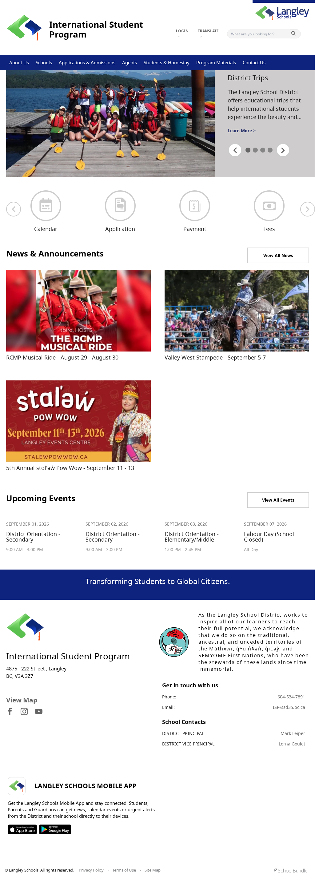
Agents (129, 62)
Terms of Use (124, 870)
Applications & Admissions (87, 62)
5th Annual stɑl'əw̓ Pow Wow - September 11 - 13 (70, 467)
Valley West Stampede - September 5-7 (215, 357)
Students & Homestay (166, 62)
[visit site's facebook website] (10, 711)
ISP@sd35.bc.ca (289, 707)
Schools (44, 62)
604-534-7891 (291, 697)
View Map (21, 700)
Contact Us (254, 62)
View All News (278, 255)
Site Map (153, 870)
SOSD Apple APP (22, 829)
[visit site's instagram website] (24, 711)
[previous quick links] (13, 209)
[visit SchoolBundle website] (290, 871)
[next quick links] (307, 209)
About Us (19, 62)
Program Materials (216, 62)
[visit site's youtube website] (38, 711)
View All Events (278, 500)
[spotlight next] (283, 150)
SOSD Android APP (55, 829)
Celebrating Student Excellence (260, 79)
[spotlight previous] (235, 150)
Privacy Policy (91, 870)
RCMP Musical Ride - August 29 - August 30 (62, 357)
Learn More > (242, 136)
